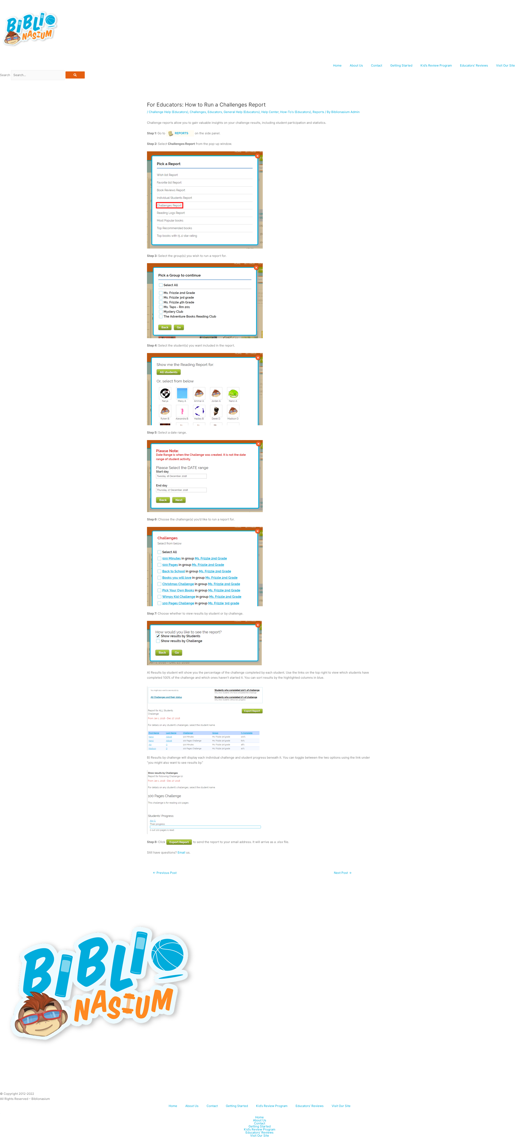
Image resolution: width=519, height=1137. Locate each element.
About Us (356, 65)
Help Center (270, 112)
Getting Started (401, 65)
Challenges (198, 112)
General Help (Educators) (242, 112)
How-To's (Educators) (295, 112)
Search (5, 75)
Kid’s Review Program (436, 65)
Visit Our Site (505, 65)
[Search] (75, 75)
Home (337, 65)
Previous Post (165, 872)
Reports (318, 112)
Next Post (343, 872)
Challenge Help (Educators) (168, 112)
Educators (215, 112)
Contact (376, 65)
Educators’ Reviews (474, 65)
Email (181, 852)
